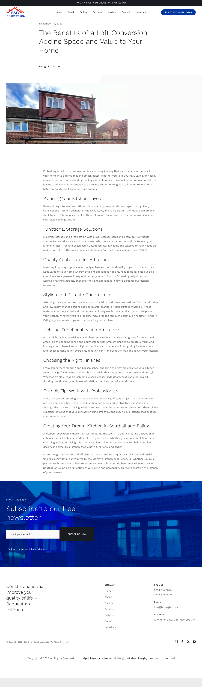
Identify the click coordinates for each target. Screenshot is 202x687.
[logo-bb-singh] (15, 8)
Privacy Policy (35, 549)
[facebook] (182, 641)
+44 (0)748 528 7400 (116, 3)
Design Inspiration (50, 66)
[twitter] (188, 641)
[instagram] (176, 641)
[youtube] (194, 641)
